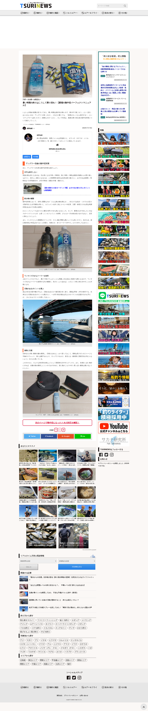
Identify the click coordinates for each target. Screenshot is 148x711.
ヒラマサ (52, 640)
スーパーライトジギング (65, 624)
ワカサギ (32, 652)
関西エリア (24, 664)
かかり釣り (81, 628)
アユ (49, 644)
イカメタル (48, 628)
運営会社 (59, 695)
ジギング (81, 624)
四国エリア (48, 664)
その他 (35, 157)
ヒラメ (23, 648)
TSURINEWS (72, 699)
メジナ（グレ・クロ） (49, 648)
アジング (23, 624)
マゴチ (23, 652)
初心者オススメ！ (27, 620)
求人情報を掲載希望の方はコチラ (113, 59)
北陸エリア (70, 660)
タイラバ (49, 624)
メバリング (86, 620)
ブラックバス (80, 652)
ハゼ (90, 648)
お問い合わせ (84, 695)
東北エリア (32, 660)
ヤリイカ (42, 652)
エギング (75, 620)
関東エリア (44, 660)
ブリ (36, 640)
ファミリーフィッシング (47, 620)
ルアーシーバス (36, 624)
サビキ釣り (45, 632)
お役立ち (27, 157)
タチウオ (83, 644)
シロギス (81, 648)
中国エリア (36, 664)
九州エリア (60, 664)
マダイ (29, 640)
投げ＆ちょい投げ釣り (29, 632)
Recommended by (87, 549)
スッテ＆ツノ (60, 628)
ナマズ (42, 644)
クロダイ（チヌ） (68, 648)
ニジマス (57, 644)
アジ (22, 640)
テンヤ (72, 628)
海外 (69, 664)
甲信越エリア (57, 660)
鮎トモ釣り (64, 620)
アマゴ (66, 644)
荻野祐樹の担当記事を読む (57, 149)
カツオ (59, 652)
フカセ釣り (24, 628)
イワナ (74, 644)
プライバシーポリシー (71, 695)
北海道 (23, 660)
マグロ (51, 652)
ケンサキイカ (76, 640)
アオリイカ (32, 648)
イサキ (43, 640)
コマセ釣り (36, 628)
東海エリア (81, 660)
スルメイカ (63, 640)
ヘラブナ (68, 652)
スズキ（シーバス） (28, 644)
